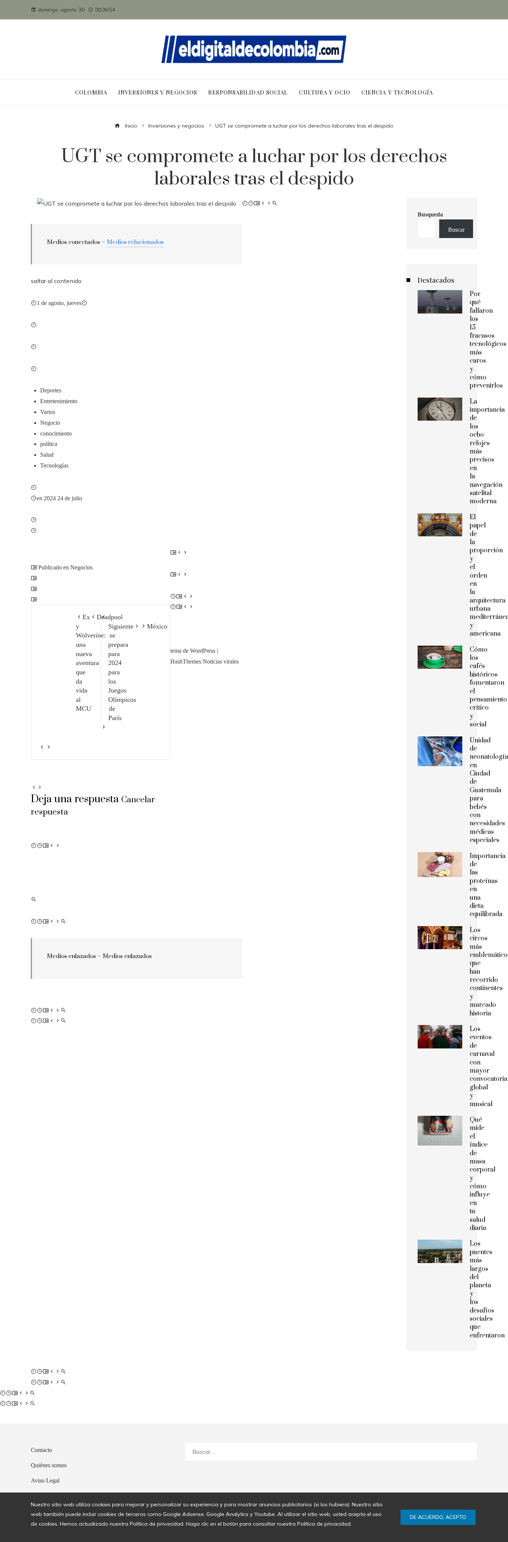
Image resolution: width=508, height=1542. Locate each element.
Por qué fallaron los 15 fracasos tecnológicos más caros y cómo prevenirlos (488, 340)
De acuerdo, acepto (438, 1517)
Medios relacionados (135, 242)
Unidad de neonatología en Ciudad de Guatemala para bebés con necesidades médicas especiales (489, 790)
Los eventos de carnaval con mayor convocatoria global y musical (488, 1066)
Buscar (456, 229)
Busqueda (430, 214)
